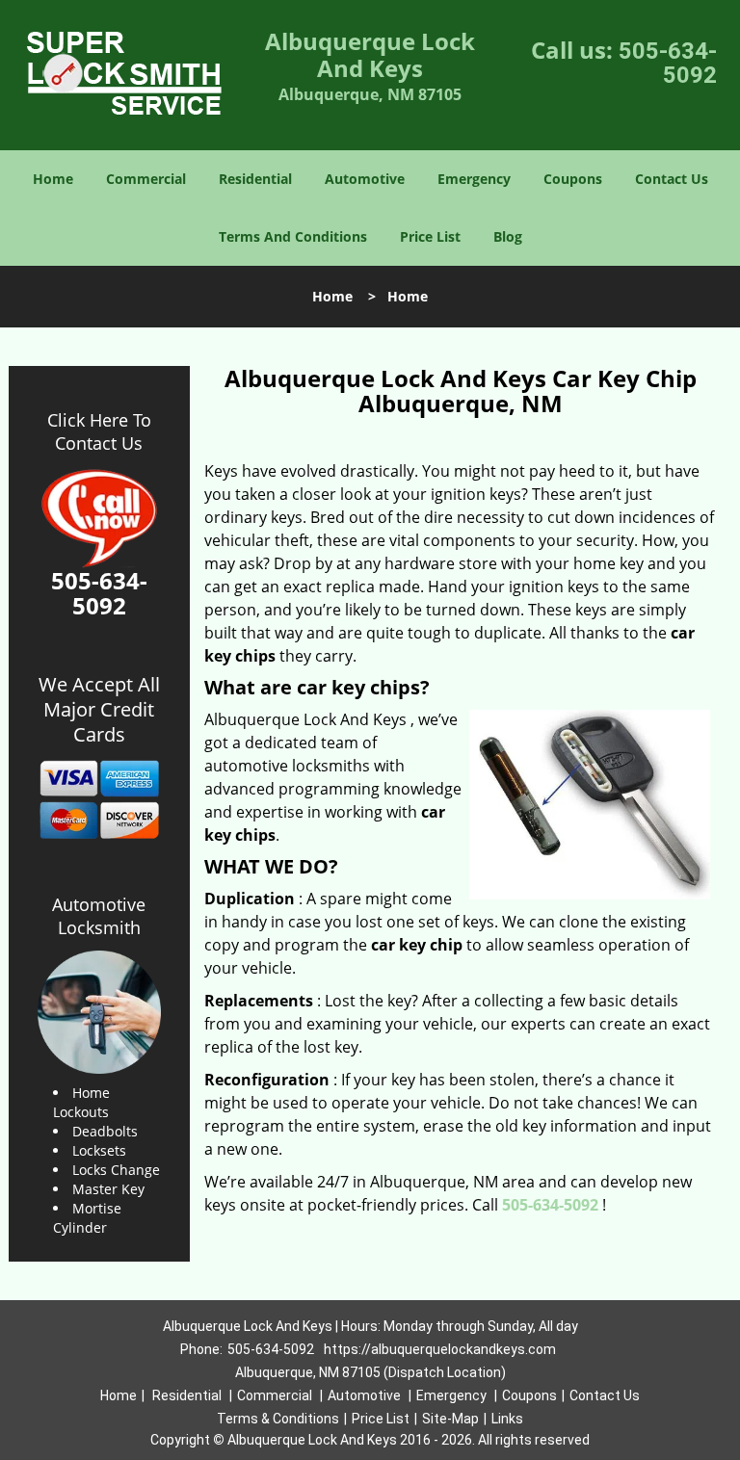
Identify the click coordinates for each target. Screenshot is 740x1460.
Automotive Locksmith (98, 916)
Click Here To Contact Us (99, 431)
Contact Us (671, 178)
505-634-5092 (668, 63)
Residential (255, 178)
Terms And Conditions (293, 236)
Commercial (146, 178)
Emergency (474, 178)
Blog (507, 236)
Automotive (365, 178)
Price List (430, 236)
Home (53, 178)
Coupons (572, 178)
